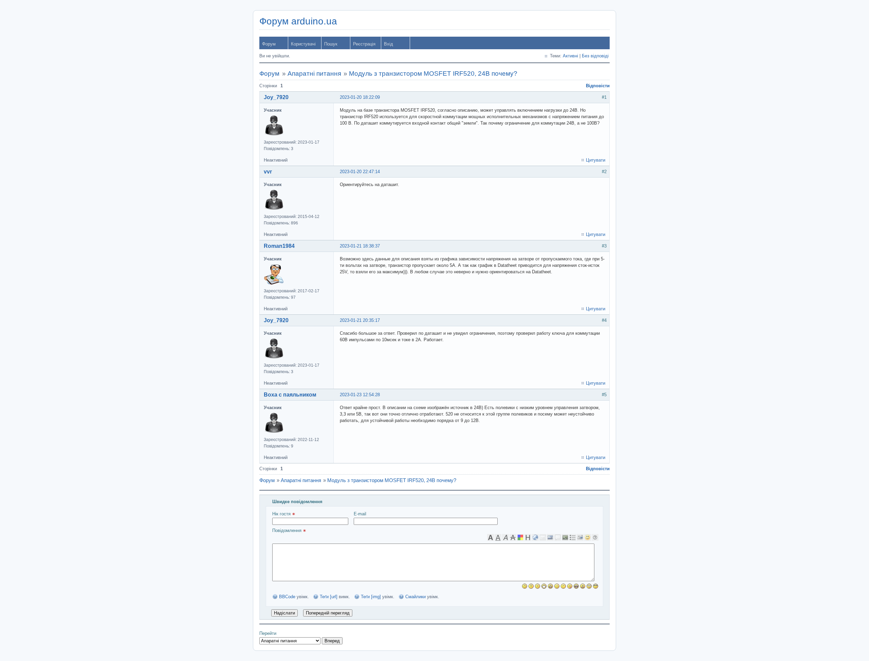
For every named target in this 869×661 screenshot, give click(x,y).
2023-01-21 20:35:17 (360, 320)
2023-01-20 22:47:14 (360, 171)
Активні (570, 55)
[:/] (563, 586)
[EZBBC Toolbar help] (595, 537)
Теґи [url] (328, 596)
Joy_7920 (276, 97)
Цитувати (595, 160)
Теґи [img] (371, 596)
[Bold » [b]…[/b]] (490, 537)
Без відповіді (595, 55)
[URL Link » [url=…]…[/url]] (535, 537)
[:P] (570, 586)
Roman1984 (279, 246)
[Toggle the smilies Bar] (587, 537)
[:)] (525, 586)
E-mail (360, 513)
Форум (269, 44)
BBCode (287, 596)
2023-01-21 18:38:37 (360, 246)
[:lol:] (576, 586)
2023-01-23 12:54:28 (360, 394)
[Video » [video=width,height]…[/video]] (580, 537)
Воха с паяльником (290, 395)
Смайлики (415, 596)
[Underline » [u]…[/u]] (498, 537)
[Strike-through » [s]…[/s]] (513, 537)
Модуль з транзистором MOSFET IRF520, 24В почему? (433, 73)
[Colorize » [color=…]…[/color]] (520, 537)
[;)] (557, 586)
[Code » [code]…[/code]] (565, 537)
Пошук (330, 44)
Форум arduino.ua (298, 21)
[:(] (537, 586)
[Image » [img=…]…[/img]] (550, 537)
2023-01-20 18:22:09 (360, 97)
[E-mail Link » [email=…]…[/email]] (542, 537)
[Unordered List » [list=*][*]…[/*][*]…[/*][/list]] (572, 537)
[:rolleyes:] (589, 586)
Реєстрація (364, 44)
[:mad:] (583, 586)
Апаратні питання (314, 73)
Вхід (388, 44)
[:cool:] (595, 586)
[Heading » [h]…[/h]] (527, 537)
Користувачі (303, 44)
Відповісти (598, 85)
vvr (268, 172)
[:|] (531, 586)
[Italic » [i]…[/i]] (505, 537)
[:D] (544, 586)
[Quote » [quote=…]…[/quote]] (557, 537)
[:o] (550, 586)
